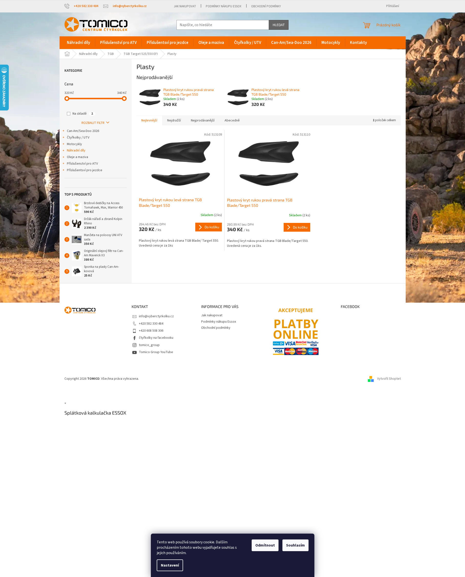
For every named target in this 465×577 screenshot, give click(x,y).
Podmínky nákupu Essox (223, 6)
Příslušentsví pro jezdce (84, 170)
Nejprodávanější (203, 120)
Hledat (279, 25)
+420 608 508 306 (151, 330)
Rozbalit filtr (93, 122)
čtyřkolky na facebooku (156, 337)
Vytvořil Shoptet (389, 379)
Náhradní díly (76, 150)
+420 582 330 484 (151, 323)
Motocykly (74, 144)
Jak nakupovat (185, 6)
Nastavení (170, 565)
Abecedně (232, 120)
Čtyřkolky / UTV (78, 137)
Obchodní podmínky (266, 6)
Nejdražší (174, 120)
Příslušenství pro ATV (82, 163)
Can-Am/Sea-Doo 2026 (83, 131)
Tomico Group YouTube (156, 352)
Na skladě (82, 113)
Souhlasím (295, 545)
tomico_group (149, 345)
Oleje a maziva (77, 157)
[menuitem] (78, 43)
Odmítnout (265, 545)
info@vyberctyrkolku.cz (156, 316)
